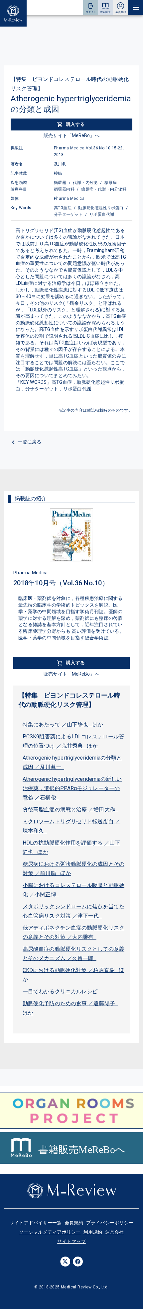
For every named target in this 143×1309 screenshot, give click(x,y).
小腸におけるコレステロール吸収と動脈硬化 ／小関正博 (73, 890)
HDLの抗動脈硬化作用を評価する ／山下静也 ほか (71, 847)
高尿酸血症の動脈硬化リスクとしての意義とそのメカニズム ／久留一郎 (73, 953)
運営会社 (114, 1232)
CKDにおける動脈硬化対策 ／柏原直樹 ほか (73, 975)
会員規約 (74, 1222)
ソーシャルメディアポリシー (49, 1232)
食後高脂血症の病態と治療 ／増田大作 (70, 809)
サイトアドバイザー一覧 (36, 1222)
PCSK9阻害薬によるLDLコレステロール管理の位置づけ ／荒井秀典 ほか (73, 741)
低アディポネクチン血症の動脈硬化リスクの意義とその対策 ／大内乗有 (73, 932)
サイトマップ (71, 1241)
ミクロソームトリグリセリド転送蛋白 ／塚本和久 (71, 826)
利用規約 (92, 1232)
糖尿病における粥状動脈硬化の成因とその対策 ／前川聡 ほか (73, 868)
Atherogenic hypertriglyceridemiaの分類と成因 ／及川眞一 (72, 762)
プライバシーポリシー (110, 1222)
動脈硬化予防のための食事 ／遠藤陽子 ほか (70, 1008)
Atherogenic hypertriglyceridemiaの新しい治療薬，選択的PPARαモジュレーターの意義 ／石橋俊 (72, 788)
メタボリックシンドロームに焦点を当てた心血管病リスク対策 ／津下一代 (73, 911)
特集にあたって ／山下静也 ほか (63, 724)
